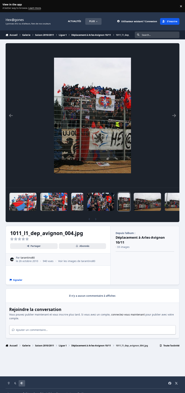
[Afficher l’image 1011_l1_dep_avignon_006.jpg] (77, 202)
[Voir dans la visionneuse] (92, 115)
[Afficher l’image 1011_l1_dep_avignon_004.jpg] (124, 202)
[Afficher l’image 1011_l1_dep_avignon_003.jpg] (147, 202)
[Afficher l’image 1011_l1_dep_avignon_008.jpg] (22, 202)
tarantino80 (28, 257)
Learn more (7, 6)
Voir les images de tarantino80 (76, 261)
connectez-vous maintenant (128, 314)
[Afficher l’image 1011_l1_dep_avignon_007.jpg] (53, 202)
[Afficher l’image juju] (100, 202)
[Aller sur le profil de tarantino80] (12, 259)
